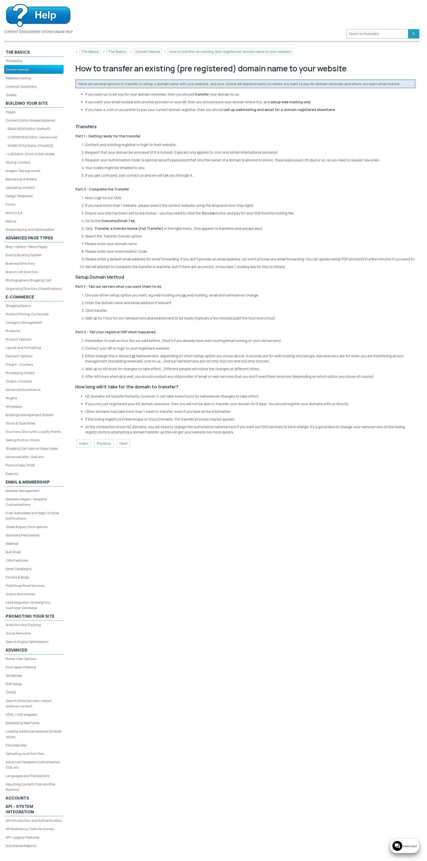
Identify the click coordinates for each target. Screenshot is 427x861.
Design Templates (19, 196)
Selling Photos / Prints (23, 440)
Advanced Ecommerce (23, 389)
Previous (104, 443)
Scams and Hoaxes (20, 594)
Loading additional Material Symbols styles (33, 734)
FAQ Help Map (16, 745)
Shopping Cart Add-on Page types (32, 448)
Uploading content (20, 187)
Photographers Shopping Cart (29, 280)
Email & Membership (28, 482)
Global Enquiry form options (26, 527)
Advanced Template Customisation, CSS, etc (33, 765)
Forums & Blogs (17, 577)
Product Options (18, 339)
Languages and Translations (27, 776)
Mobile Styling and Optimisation (30, 229)
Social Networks (18, 633)
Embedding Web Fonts (22, 723)
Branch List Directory (22, 272)
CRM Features (17, 560)
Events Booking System (24, 255)
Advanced (16, 650)
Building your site (27, 103)
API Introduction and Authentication (34, 820)
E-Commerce (20, 297)
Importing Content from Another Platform (31, 787)
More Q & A (14, 212)
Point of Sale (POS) (20, 465)
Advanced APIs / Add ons (24, 457)
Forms (10, 204)
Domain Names (147, 51)
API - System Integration (20, 809)
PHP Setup (14, 684)
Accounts (17, 798)
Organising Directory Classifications (34, 288)
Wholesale (14, 406)
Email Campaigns (19, 569)
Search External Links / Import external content (29, 703)
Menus (11, 221)
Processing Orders (20, 373)
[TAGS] (11, 692)
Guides (11, 95)
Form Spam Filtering (21, 667)
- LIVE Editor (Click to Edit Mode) (30, 154)
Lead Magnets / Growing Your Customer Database (28, 605)
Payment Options (19, 356)
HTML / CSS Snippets (21, 714)
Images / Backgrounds (23, 170)
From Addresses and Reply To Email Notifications (32, 516)
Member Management (23, 490)
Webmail (12, 543)
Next (124, 443)
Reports (12, 473)
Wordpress (14, 675)
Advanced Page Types (29, 238)
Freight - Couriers (19, 364)
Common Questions (21, 86)
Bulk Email (13, 552)
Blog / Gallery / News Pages (26, 246)
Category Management (24, 322)
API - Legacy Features (22, 837)
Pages (10, 112)
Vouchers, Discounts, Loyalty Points (33, 431)
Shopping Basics (18, 305)
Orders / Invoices (19, 381)
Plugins (11, 398)
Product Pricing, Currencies (27, 314)
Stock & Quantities (20, 423)
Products (13, 331)
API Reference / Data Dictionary (30, 829)
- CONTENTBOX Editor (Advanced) (32, 137)
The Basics (90, 51)
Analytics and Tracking (23, 625)
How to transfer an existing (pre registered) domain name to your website (230, 51)
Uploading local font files (25, 753)
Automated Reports (21, 845)
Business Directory (20, 263)
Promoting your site (30, 616)
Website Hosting (18, 78)
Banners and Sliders (21, 179)
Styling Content (18, 162)
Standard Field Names (23, 535)
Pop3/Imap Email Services (25, 585)
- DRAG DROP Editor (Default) (28, 128)
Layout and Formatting (23, 347)
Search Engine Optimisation (27, 641)
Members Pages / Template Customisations (26, 502)
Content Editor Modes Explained (30, 120)
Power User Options (21, 658)
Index (83, 443)
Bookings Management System (30, 415)
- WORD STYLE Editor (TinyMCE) (30, 145)
